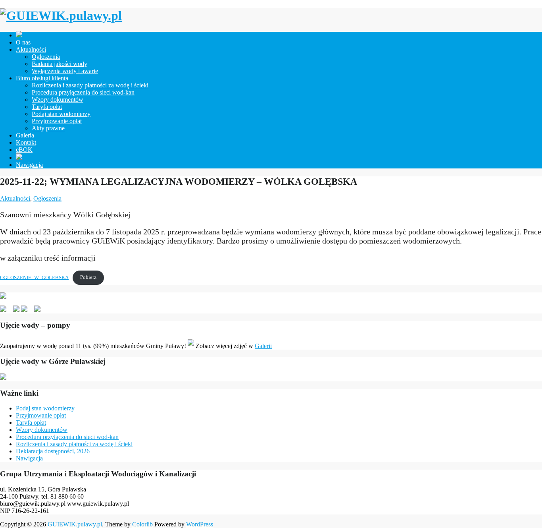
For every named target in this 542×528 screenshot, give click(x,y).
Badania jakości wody (59, 63)
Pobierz (88, 277)
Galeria (25, 135)
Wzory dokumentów (57, 99)
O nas (23, 42)
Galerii (263, 345)
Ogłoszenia (46, 56)
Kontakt (26, 142)
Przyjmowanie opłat (57, 121)
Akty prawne (48, 128)
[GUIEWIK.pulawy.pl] (61, 15)
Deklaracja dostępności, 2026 (53, 451)
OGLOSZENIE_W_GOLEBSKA (34, 277)
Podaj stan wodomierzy (61, 113)
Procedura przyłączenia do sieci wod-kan (83, 92)
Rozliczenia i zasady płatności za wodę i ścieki (90, 85)
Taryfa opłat (47, 106)
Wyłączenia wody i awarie (65, 71)
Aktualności (31, 49)
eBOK (24, 149)
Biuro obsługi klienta (42, 78)
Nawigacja (29, 164)
